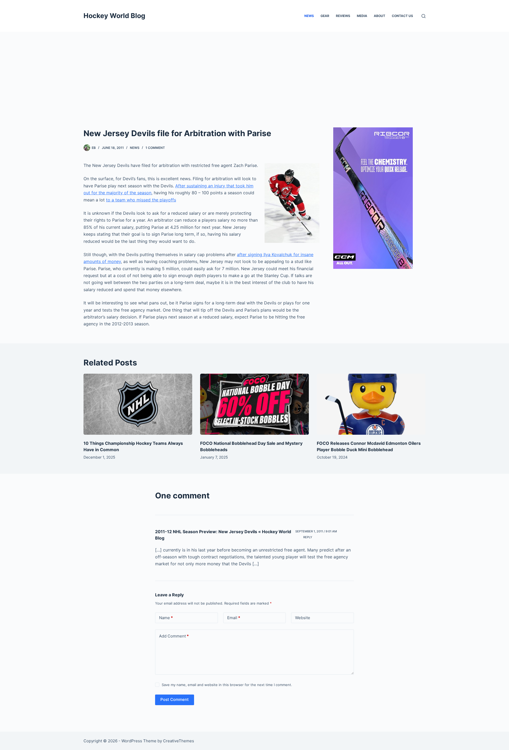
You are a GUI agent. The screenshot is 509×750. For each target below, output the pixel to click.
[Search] (423, 16)
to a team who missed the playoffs (141, 199)
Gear (325, 16)
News (309, 16)
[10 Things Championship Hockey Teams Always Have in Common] (138, 404)
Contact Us (402, 16)
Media (362, 16)
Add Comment (174, 636)
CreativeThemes (178, 740)
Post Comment (174, 699)
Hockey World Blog (114, 16)
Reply (307, 537)
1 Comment (155, 148)
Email (233, 617)
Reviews (343, 16)
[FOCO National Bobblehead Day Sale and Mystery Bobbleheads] (254, 404)
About (379, 16)
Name (166, 617)
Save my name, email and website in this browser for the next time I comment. (227, 685)
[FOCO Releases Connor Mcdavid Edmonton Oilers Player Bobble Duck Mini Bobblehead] (371, 404)
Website (302, 617)
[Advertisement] (254, 72)
